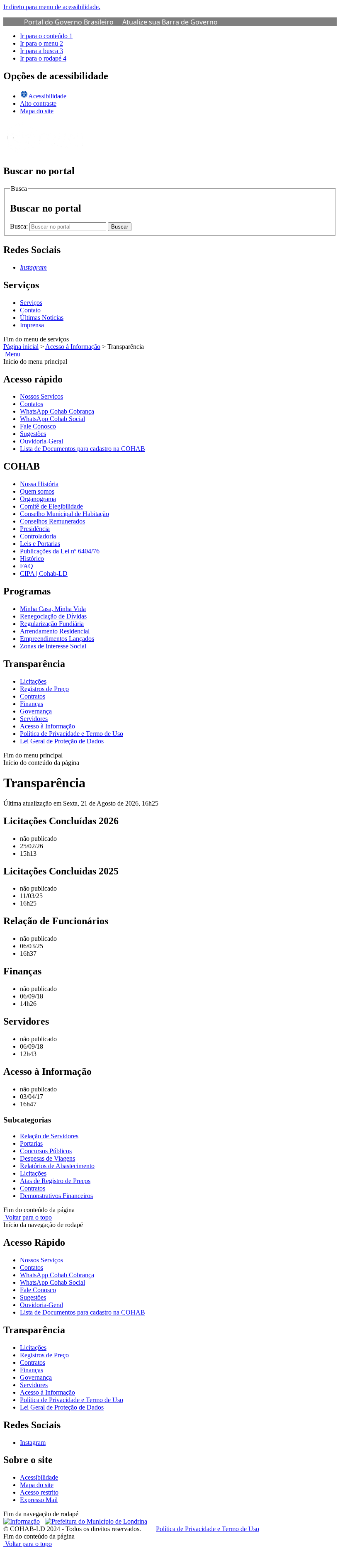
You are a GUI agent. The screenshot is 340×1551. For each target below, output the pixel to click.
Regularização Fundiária (52, 623)
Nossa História (39, 483)
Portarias (31, 1143)
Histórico (32, 558)
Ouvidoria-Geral (41, 441)
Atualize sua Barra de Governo (170, 22)
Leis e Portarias (40, 543)
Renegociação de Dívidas (53, 616)
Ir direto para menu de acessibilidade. (51, 6)
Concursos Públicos (46, 1150)
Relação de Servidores (49, 1136)
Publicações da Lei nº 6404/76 (60, 551)
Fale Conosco (38, 426)
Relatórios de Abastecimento (57, 1165)
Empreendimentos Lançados (57, 638)
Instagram (33, 1442)
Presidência (35, 528)
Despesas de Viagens (47, 1158)
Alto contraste (38, 103)
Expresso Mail (39, 1499)
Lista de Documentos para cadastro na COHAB (82, 448)
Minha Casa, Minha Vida (53, 608)
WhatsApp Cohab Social (52, 418)
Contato (30, 310)
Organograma (38, 498)
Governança (36, 711)
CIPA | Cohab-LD (44, 573)
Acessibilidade (39, 1477)
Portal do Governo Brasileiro (69, 22)
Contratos (32, 696)
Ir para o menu (41, 43)
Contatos (31, 403)
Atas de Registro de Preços (55, 1180)
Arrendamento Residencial (55, 631)
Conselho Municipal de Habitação (64, 513)
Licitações (33, 681)
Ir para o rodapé (43, 58)
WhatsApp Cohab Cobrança (57, 411)
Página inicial (21, 346)
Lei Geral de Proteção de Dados (62, 741)
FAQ (26, 566)
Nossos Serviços (41, 396)
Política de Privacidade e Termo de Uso (71, 733)
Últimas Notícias (41, 317)
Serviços (31, 302)
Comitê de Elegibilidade (51, 506)
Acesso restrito (39, 1492)
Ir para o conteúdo (46, 35)
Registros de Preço (44, 688)
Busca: (19, 226)
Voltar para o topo (27, 1217)
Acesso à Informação (72, 346)
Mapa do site (36, 110)
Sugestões (33, 433)
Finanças (31, 703)
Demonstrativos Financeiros (56, 1195)
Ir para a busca (41, 50)
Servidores (34, 718)
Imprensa (32, 325)
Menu (11, 354)
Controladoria (38, 536)
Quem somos (37, 491)
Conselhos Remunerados (52, 521)
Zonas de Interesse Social (53, 646)
